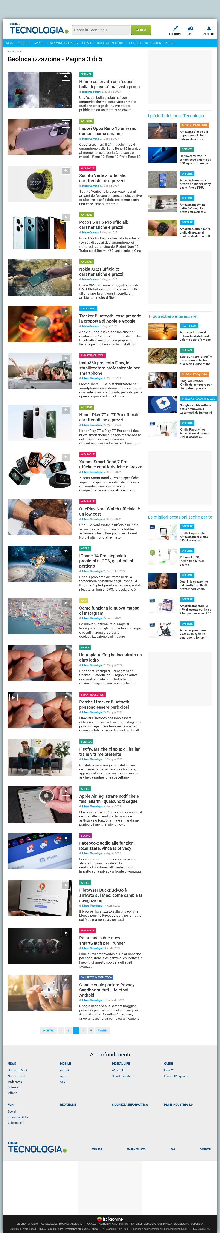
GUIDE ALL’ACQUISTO (194, 125)
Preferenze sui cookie (77, 1229)
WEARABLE (88, 168)
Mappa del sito (136, 1149)
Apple (63, 1076)
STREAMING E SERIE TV (63, 43)
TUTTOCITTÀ (126, 1224)
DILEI (139, 1224)
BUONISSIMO (181, 1224)
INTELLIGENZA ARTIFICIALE (198, 398)
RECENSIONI (153, 43)
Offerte (12, 1092)
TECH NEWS (88, 308)
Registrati (175, 34)
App (62, 1081)
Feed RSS (97, 1149)
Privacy (42, 1229)
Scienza (13, 1087)
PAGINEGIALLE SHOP (71, 1224)
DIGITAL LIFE (121, 1063)
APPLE (38, 43)
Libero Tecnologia (92, 378)
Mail (190, 34)
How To (169, 1070)
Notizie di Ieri (16, 1076)
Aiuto (95, 1229)
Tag (173, 1149)
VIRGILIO (33, 1224)
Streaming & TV (18, 1117)
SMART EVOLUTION (92, 355)
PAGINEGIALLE (48, 1224)
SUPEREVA (197, 1224)
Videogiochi (15, 1122)
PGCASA (91, 1224)
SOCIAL (85, 835)
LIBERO (21, 1224)
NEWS (10, 43)
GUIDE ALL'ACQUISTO (111, 43)
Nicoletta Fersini (91, 91)
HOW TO (87, 43)
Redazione (68, 1104)
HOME (11, 51)
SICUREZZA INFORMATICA (96, 977)
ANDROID (24, 43)
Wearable (118, 1070)
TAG (19, 51)
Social (12, 1111)
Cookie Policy (55, 1229)
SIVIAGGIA (150, 1224)
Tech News (15, 1081)
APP (83, 600)
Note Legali (29, 1229)
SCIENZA (86, 74)
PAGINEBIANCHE (107, 1224)
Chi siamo (15, 1229)
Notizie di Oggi (17, 1070)
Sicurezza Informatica (130, 1104)
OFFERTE (135, 43)
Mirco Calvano (90, 138)
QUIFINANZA (164, 1224)
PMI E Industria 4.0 (178, 1104)
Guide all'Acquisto (176, 1076)
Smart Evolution (122, 1076)
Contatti (205, 1149)
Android (65, 1070)
